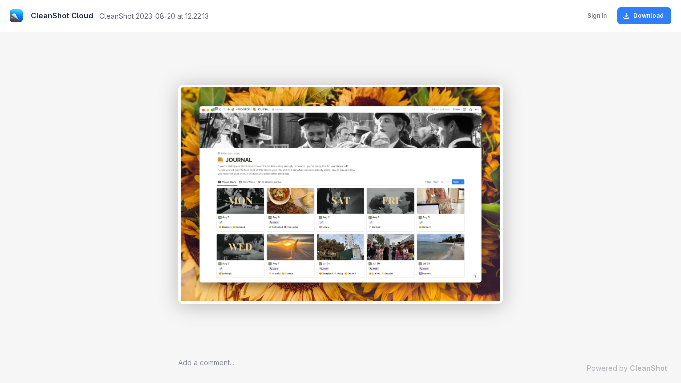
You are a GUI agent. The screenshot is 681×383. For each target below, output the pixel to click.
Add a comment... (206, 362)
